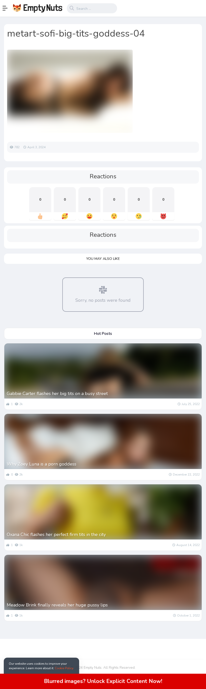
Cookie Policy (64, 668)
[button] (8, 8)
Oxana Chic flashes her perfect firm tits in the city (56, 534)
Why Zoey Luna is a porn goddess (41, 464)
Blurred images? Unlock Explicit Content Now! (103, 681)
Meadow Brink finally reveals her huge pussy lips (57, 605)
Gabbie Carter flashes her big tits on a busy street (57, 394)
